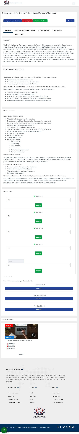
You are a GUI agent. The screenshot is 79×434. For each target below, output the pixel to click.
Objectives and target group (25, 30)
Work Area (11, 396)
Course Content (44, 30)
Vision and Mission (13, 393)
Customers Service (57, 399)
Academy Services (13, 399)
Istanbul (32, 403)
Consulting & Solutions (14, 403)
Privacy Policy (56, 393)
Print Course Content (40, 21)
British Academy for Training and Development (20, 45)
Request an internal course (12, 21)
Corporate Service (57, 403)
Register (70, 21)
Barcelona (33, 396)
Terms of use (56, 396)
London (32, 393)
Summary (8, 30)
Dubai (31, 399)
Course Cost (19, 34)
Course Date (57, 30)
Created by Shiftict (45, 428)
